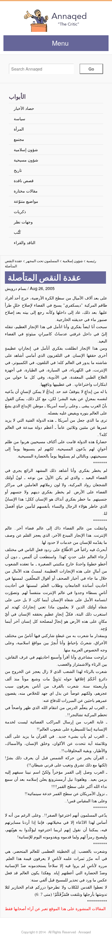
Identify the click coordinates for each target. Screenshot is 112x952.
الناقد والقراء (24, 242)
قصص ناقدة (24, 180)
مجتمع (19, 139)
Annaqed (56, 20)
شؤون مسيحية (26, 160)
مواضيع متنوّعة (26, 201)
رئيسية (91, 260)
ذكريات (20, 211)
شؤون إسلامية (26, 149)
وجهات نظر (23, 222)
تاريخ (18, 170)
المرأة (19, 129)
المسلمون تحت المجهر (42, 260)
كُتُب (17, 232)
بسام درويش (15, 288)
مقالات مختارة (26, 191)
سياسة (19, 118)
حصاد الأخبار (24, 108)
